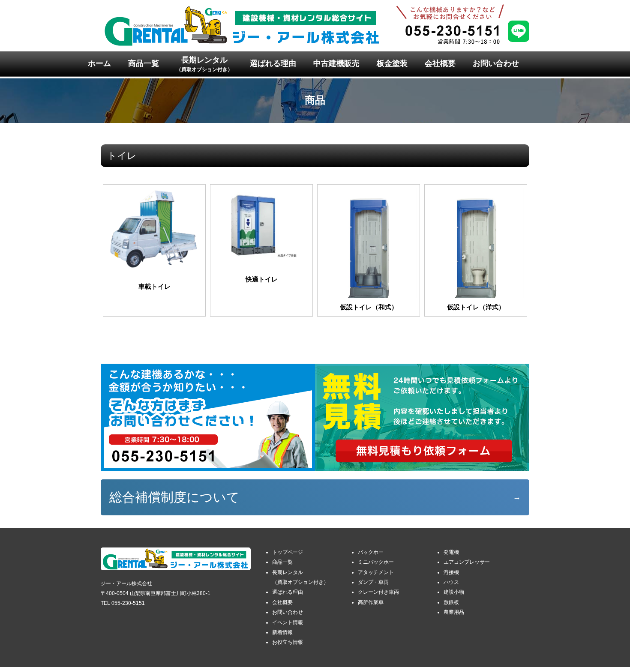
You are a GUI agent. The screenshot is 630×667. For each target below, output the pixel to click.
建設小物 (454, 592)
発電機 (451, 552)
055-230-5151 (128, 603)
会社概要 (440, 63)
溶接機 (451, 572)
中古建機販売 (336, 63)
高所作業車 (371, 602)
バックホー (371, 552)
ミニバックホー (376, 562)
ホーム (99, 63)
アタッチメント (376, 572)
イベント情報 (287, 622)
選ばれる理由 (273, 63)
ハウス (451, 582)
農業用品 (454, 612)
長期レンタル (204, 64)
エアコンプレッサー (467, 562)
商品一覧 (143, 63)
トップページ (287, 552)
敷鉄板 (451, 602)
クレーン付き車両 (378, 592)
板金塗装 (392, 63)
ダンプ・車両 (373, 582)
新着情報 (282, 632)
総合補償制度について (174, 497)
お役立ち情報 (287, 642)
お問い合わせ (496, 63)
